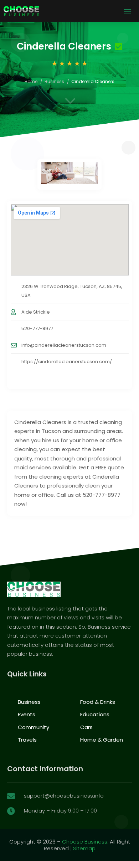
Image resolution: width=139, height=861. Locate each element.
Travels (27, 739)
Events (26, 714)
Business (54, 81)
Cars (86, 727)
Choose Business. (85, 841)
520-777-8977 (37, 328)
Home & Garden (101, 739)
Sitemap (84, 848)
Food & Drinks (97, 702)
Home (31, 81)
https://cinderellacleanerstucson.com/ (66, 361)
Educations (94, 714)
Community (33, 727)
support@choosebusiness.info (64, 795)
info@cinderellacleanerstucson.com (63, 345)
